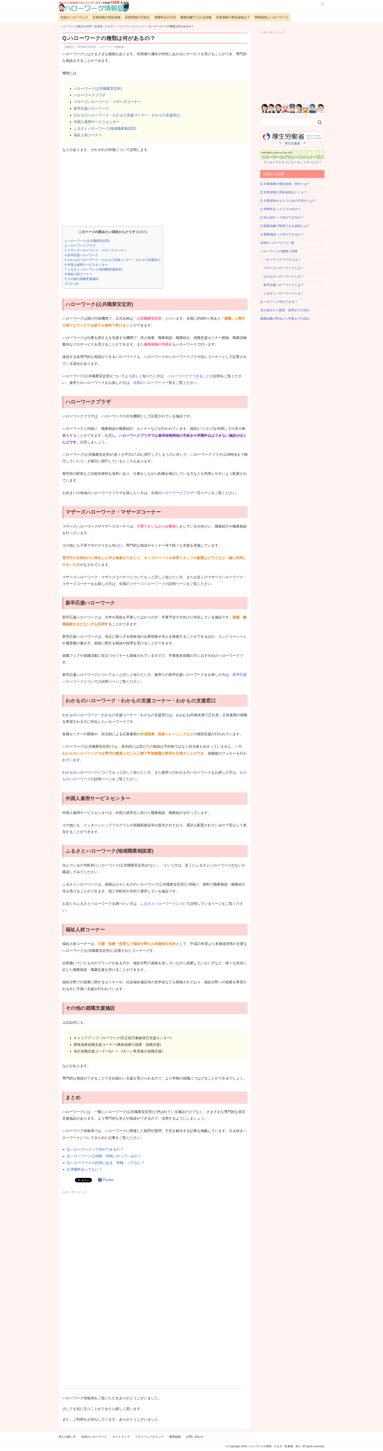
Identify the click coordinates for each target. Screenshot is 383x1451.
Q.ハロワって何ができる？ (279, 301)
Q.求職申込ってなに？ (84, 1169)
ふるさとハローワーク (158, 903)
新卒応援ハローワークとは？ (282, 285)
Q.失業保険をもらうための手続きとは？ (288, 200)
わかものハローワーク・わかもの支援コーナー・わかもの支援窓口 (127, 115)
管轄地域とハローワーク (271, 17)
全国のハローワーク (74, 17)
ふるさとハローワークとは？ (282, 293)
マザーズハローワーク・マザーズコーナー (107, 102)
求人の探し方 (67, 1436)
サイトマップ (121, 1436)
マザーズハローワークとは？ (282, 268)
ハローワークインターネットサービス (292, 162)
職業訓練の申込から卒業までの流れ (285, 318)
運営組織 (175, 1436)
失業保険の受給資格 (107, 17)
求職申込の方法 (165, 17)
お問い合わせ (194, 1436)
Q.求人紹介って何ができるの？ (282, 217)
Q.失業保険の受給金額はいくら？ (283, 192)
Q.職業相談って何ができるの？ (282, 234)
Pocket (108, 1180)
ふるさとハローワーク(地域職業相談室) (105, 128)
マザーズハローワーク (147, 584)
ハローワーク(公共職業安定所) (98, 88)
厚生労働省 (292, 143)
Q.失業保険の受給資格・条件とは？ (285, 184)
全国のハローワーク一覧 (277, 242)
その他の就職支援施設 (81, 279)
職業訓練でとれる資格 (195, 17)
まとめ (71, 283)
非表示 (141, 232)
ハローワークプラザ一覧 (181, 493)
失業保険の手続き (137, 17)
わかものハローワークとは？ (282, 276)
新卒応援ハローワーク (91, 108)
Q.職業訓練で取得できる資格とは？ (285, 226)
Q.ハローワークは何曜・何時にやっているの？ (104, 1156)
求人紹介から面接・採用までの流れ (285, 310)
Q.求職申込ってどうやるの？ (280, 209)
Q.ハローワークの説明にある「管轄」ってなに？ (106, 1163)
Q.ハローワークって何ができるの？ (95, 1149)
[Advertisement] (155, 190)
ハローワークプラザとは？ (280, 259)
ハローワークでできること (188, 376)
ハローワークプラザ (90, 95)
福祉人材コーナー (88, 135)
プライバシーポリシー (149, 1436)
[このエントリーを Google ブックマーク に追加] (100, 1180)
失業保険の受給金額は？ (233, 17)
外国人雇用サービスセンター (97, 122)
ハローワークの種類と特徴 (278, 251)
